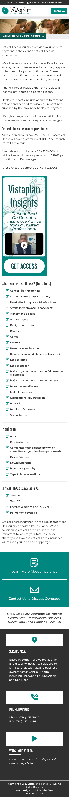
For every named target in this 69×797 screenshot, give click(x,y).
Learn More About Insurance (34, 571)
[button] (59, 11)
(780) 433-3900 (29, 717)
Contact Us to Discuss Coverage (34, 599)
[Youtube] (34, 738)
